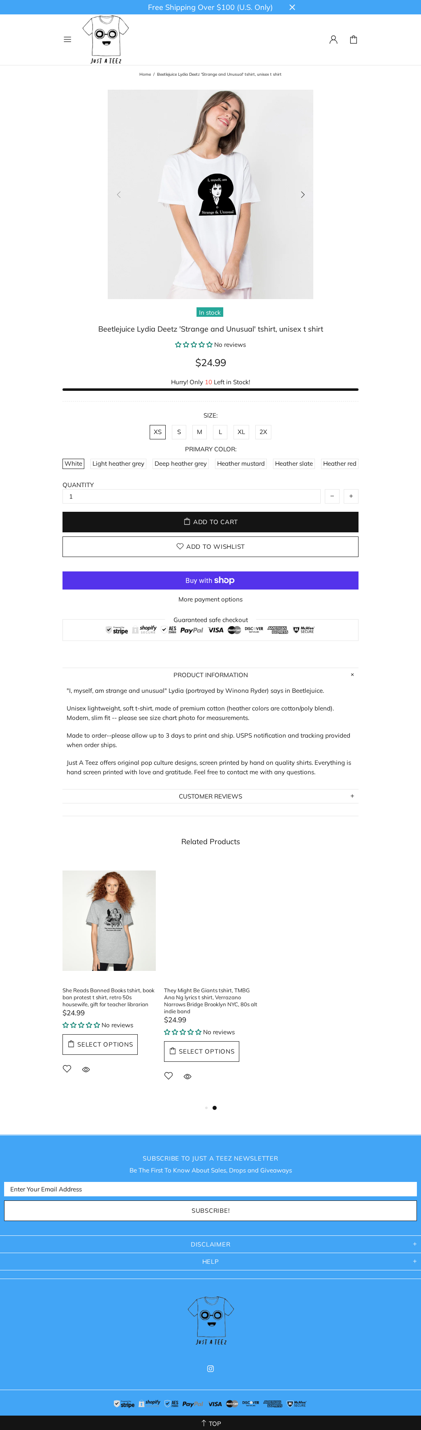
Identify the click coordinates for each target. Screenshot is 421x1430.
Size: (210, 415)
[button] (194, 344)
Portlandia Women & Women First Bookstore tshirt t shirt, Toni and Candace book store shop (307, 997)
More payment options (210, 599)
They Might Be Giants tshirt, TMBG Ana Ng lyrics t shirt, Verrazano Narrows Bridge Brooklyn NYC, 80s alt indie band (210, 1000)
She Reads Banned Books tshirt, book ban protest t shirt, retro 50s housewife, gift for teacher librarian (108, 997)
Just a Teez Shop (105, 39)
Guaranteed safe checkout (210, 619)
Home (145, 74)
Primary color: (210, 449)
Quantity (78, 484)
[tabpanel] (109, 978)
